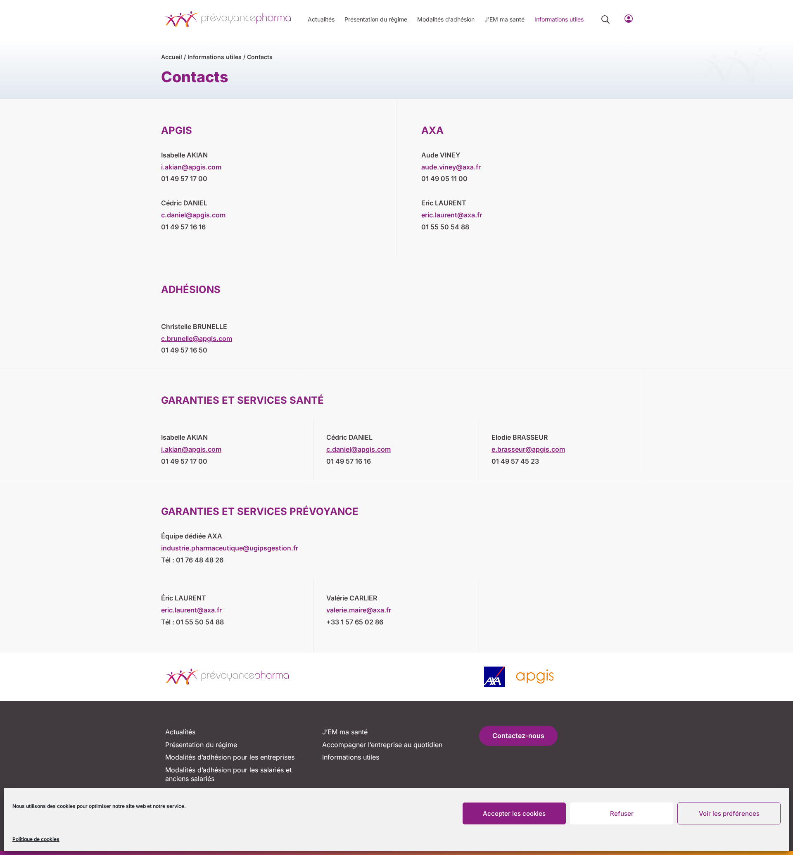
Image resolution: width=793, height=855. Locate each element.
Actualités (321, 19)
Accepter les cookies (514, 813)
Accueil (171, 56)
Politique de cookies (35, 839)
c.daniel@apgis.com (193, 215)
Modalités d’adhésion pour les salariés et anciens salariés (228, 774)
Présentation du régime (375, 19)
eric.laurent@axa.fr (451, 215)
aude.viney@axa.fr (451, 167)
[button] (605, 19)
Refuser (622, 813)
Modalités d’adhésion (446, 19)
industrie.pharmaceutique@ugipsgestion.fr (229, 548)
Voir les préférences (729, 813)
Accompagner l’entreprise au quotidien (382, 745)
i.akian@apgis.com (191, 167)
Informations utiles (559, 19)
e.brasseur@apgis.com (528, 449)
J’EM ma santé (345, 732)
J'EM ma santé (504, 19)
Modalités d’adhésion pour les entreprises (229, 757)
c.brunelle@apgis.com (196, 338)
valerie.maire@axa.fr (358, 610)
